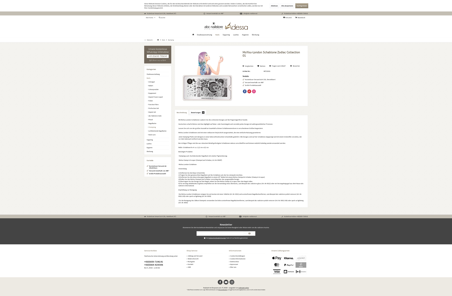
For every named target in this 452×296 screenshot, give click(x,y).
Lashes (149, 144)
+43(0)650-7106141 (153, 261)
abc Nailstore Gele (154, 116)
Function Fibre (153, 104)
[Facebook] (245, 91)
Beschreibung (182, 112)
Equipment (152, 93)
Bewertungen (197, 112)
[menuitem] (300, 17)
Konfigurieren (302, 6)
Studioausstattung (153, 74)
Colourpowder (153, 89)
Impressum (234, 264)
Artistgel (151, 82)
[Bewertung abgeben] (273, 59)
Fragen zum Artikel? (278, 66)
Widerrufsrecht (193, 259)
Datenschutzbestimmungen (217, 238)
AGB (189, 267)
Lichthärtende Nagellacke (157, 131)
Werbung (150, 151)
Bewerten (296, 66)
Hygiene (149, 147)
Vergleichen (249, 66)
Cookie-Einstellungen (237, 256)
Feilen (150, 101)
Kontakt (190, 264)
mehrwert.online (243, 288)
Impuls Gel (152, 112)
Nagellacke (152, 123)
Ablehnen (274, 6)
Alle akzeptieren (287, 6)
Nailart (150, 86)
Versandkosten (222, 290)
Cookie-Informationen (237, 259)
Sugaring (150, 140)
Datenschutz (234, 262)
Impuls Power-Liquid (155, 97)
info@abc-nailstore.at (250, 14)
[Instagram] (254, 91)
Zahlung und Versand (195, 256)
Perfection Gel (153, 108)
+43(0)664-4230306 (153, 264)
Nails (148, 78)
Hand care (152, 135)
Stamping (152, 127)
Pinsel (150, 120)
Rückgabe (191, 262)
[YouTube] (226, 282)
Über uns (233, 267)
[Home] (193, 34)
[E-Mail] (249, 91)
